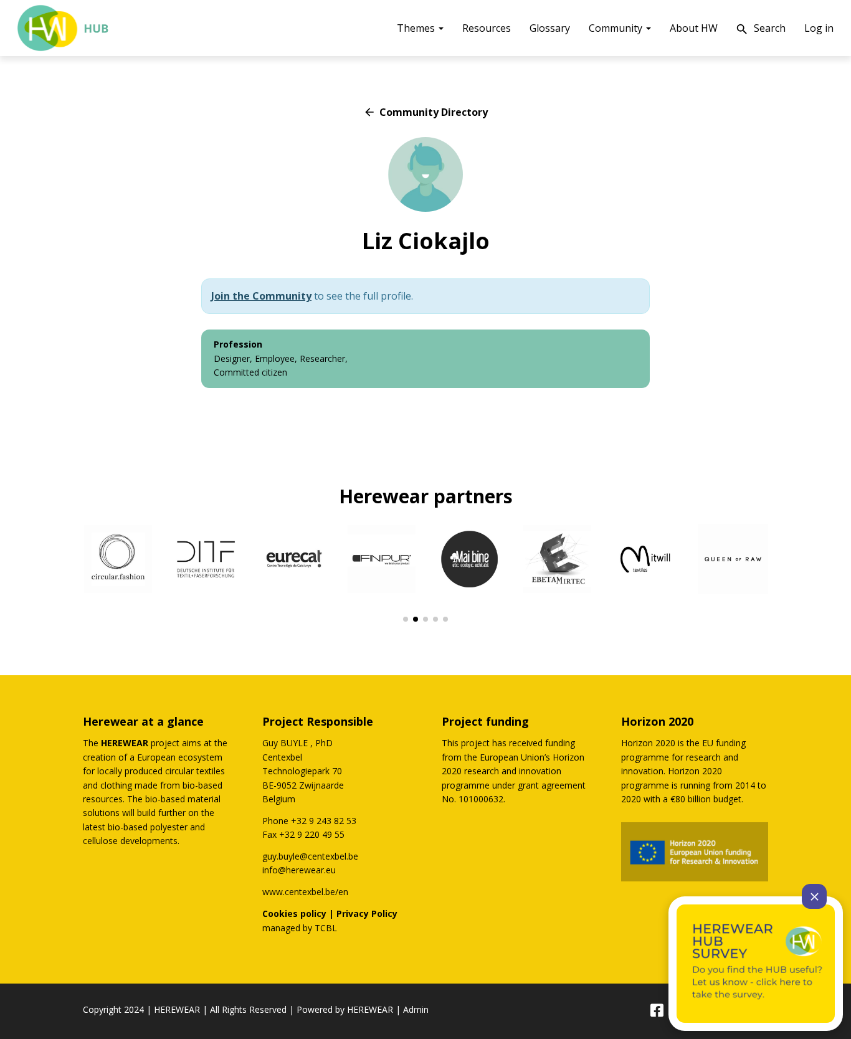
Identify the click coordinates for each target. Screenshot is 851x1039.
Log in (819, 28)
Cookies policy (294, 913)
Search (760, 29)
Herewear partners (426, 496)
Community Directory (425, 112)
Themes (417, 28)
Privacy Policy (366, 913)
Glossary (550, 28)
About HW (694, 28)
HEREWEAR (177, 1009)
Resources (486, 28)
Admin (416, 1009)
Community (617, 28)
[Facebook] (656, 1011)
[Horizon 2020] (694, 851)
